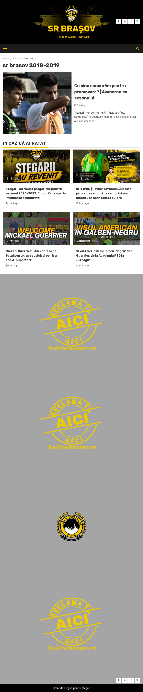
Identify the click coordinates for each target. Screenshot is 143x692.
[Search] (137, 48)
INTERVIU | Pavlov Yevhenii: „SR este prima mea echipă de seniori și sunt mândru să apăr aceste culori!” (103, 193)
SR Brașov (71, 29)
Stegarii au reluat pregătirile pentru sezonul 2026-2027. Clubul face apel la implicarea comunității (36, 193)
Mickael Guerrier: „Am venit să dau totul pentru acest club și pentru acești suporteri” (32, 255)
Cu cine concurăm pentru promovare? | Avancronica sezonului (100, 92)
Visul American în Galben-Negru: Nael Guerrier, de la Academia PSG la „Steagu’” (104, 255)
